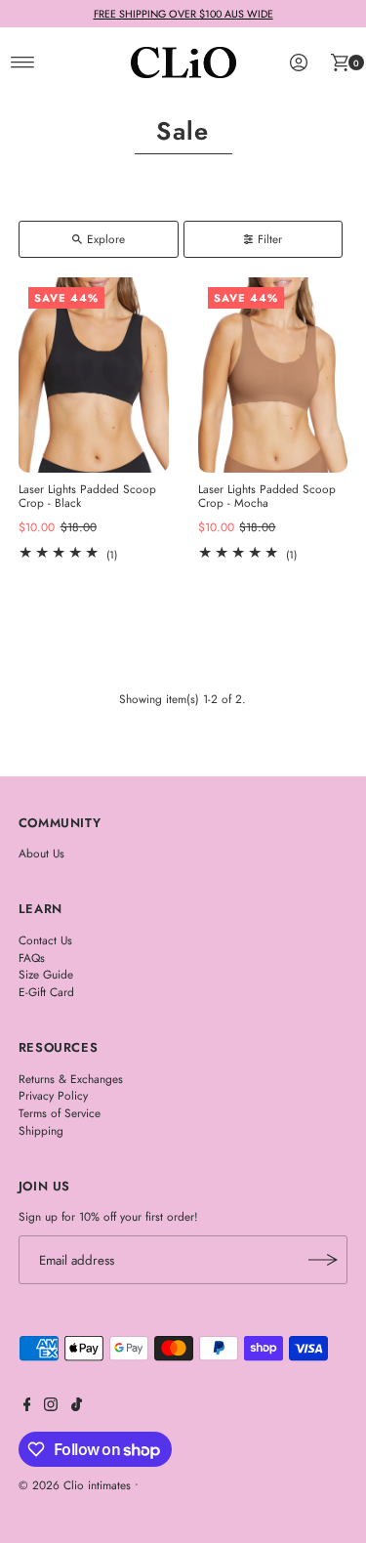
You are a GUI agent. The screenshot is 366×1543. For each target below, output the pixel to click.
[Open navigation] (23, 62)
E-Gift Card (46, 991)
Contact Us (45, 940)
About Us (41, 853)
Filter (270, 238)
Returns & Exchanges (71, 1078)
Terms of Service (60, 1113)
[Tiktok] (76, 1407)
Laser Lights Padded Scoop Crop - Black (87, 495)
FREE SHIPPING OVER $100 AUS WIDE (183, 13)
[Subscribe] (323, 1259)
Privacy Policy (53, 1095)
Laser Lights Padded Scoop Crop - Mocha (267, 495)
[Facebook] (27, 1407)
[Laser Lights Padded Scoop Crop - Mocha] (273, 375)
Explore (106, 238)
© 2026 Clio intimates (75, 1485)
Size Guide (46, 974)
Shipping (41, 1130)
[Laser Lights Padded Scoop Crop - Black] (94, 375)
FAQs (32, 957)
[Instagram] (51, 1407)
